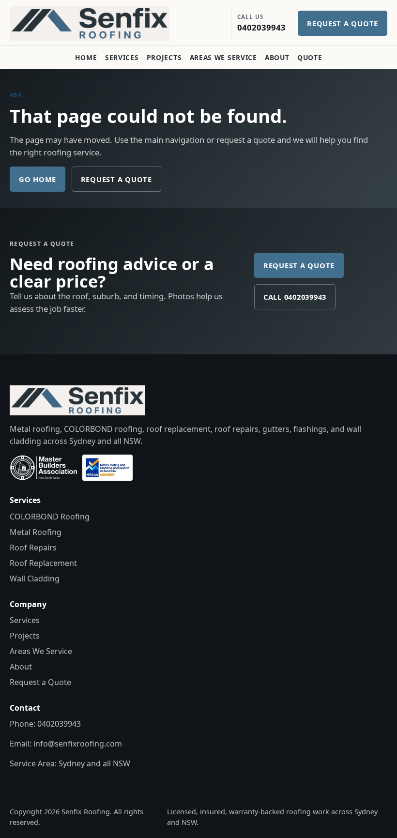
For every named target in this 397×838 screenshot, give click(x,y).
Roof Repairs (33, 547)
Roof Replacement (43, 563)
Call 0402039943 (294, 297)
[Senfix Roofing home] (97, 23)
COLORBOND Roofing (50, 516)
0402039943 (59, 723)
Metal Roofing (35, 532)
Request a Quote (116, 179)
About (277, 57)
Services (122, 57)
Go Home (37, 179)
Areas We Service (223, 57)
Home (86, 57)
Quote (309, 57)
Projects (164, 57)
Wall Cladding (35, 578)
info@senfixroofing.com (77, 743)
